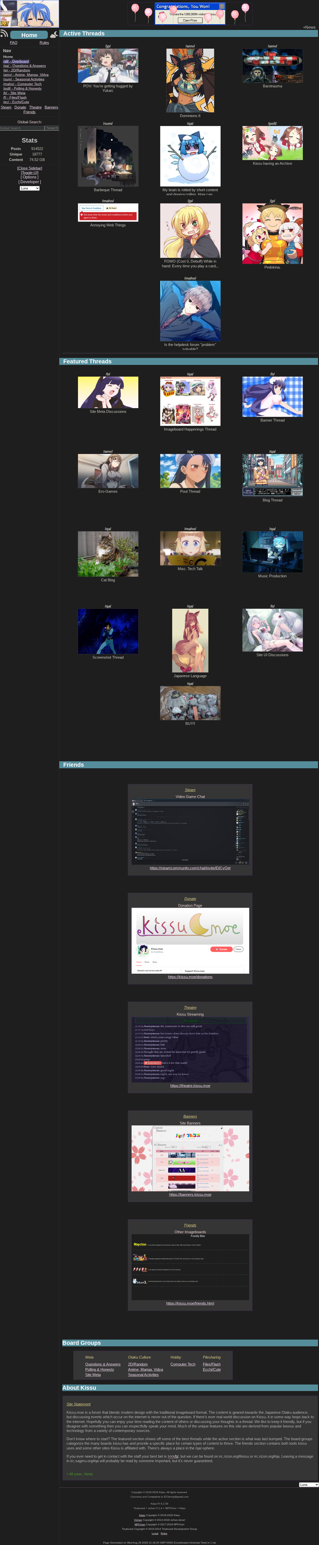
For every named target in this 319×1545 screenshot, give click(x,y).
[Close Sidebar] (29, 168)
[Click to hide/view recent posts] (4, 35)
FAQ (13, 42)
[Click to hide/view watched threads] (54, 35)
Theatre (35, 107)
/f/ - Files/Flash (15, 97)
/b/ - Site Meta (14, 93)
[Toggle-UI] (29, 172)
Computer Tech (182, 1364)
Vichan (138, 1520)
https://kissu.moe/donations (190, 977)
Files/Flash (212, 1364)
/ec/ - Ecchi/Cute (16, 102)
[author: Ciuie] (190, 13)
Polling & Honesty (99, 1369)
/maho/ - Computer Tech (22, 84)
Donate (20, 107)
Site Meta (93, 1375)
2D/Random (138, 1364)
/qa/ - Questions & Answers (24, 66)
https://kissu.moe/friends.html (190, 1303)
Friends (29, 112)
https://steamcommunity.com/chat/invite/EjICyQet (190, 868)
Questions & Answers (103, 1364)
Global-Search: (29, 122)
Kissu (142, 1515)
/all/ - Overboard (16, 61)
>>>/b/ (173, 1456)
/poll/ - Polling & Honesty (22, 88)
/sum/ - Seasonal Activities (23, 79)
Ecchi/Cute (212, 1369)
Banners (51, 107)
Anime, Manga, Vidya (145, 1369)
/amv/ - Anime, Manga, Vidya (26, 75)
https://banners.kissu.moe (190, 1194)
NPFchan (140, 1524)
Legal (155, 1533)
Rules (44, 42)
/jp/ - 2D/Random (16, 70)
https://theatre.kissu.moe (190, 1085)
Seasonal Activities (143, 1375)
